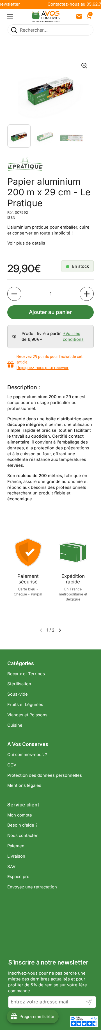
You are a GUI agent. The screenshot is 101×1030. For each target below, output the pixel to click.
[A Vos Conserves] (45, 16)
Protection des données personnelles (44, 775)
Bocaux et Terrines (26, 673)
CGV (11, 765)
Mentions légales (24, 785)
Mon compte (19, 815)
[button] (88, 16)
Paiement (16, 845)
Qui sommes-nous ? (27, 754)
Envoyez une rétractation (32, 887)
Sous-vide (17, 694)
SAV (11, 866)
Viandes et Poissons (27, 714)
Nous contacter (22, 835)
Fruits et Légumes (25, 704)
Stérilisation (19, 683)
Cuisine (14, 725)
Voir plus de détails (26, 243)
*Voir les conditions (73, 336)
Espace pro (18, 876)
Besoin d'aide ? (22, 825)
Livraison (16, 856)
